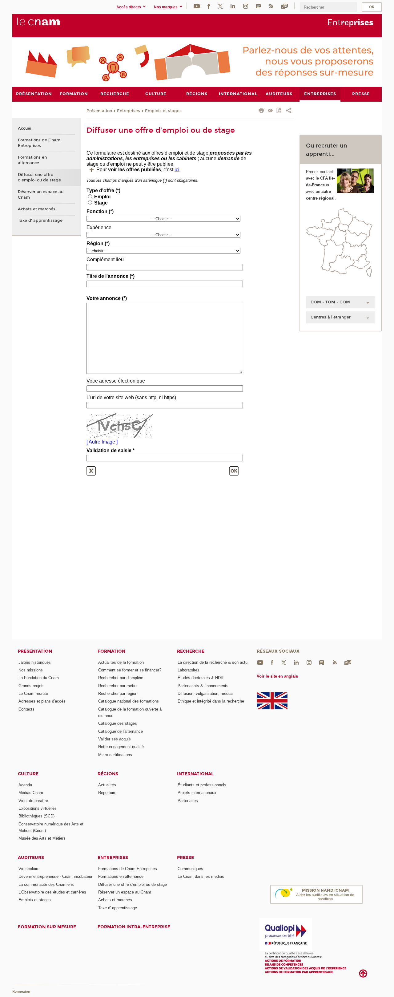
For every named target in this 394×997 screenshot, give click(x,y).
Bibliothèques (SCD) (36, 816)
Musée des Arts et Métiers (42, 838)
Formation (111, 651)
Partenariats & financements (203, 685)
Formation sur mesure (47, 927)
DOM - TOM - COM (330, 302)
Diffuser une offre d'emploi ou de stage (39, 177)
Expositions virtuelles (37, 808)
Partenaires (188, 800)
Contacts (26, 709)
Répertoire (107, 792)
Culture (28, 773)
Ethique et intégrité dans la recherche (211, 701)
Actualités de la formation (121, 662)
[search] (328, 7)
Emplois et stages (163, 110)
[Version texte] (270, 111)
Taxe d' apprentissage (40, 220)
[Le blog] (258, 5)
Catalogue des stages (117, 723)
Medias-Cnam (30, 792)
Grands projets (31, 685)
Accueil (25, 128)
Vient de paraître (33, 800)
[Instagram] (245, 5)
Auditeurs (31, 857)
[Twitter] (220, 5)
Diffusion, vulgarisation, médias (206, 693)
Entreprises (128, 110)
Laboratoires (188, 670)
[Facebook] (208, 5)
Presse (185, 857)
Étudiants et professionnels (202, 785)
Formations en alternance (32, 160)
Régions (108, 773)
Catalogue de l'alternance (120, 731)
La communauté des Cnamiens (46, 884)
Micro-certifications (115, 754)
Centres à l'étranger (331, 317)
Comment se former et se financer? (129, 670)
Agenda (25, 785)
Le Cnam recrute (33, 693)
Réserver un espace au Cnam (40, 194)
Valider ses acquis (114, 739)
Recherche (190, 651)
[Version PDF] (279, 111)
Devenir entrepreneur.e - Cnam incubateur (55, 876)
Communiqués (190, 868)
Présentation (99, 110)
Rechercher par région (117, 693)
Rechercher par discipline (120, 677)
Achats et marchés (36, 209)
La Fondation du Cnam (38, 677)
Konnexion (21, 992)
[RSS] (271, 5)
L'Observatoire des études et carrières (52, 892)
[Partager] (288, 111)
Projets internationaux (197, 792)
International (195, 773)
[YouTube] (196, 5)
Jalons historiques (34, 662)
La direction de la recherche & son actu (212, 662)
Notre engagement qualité (121, 746)
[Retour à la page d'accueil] (49, 25)
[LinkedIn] (232, 5)
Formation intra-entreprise (134, 927)
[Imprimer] (261, 111)
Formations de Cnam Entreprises (39, 143)
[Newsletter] (284, 5)
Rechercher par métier (118, 685)
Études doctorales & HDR (200, 677)
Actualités (107, 785)
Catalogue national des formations (128, 701)
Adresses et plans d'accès (42, 701)
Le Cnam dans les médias (201, 876)
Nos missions (30, 670)
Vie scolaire (28, 868)
